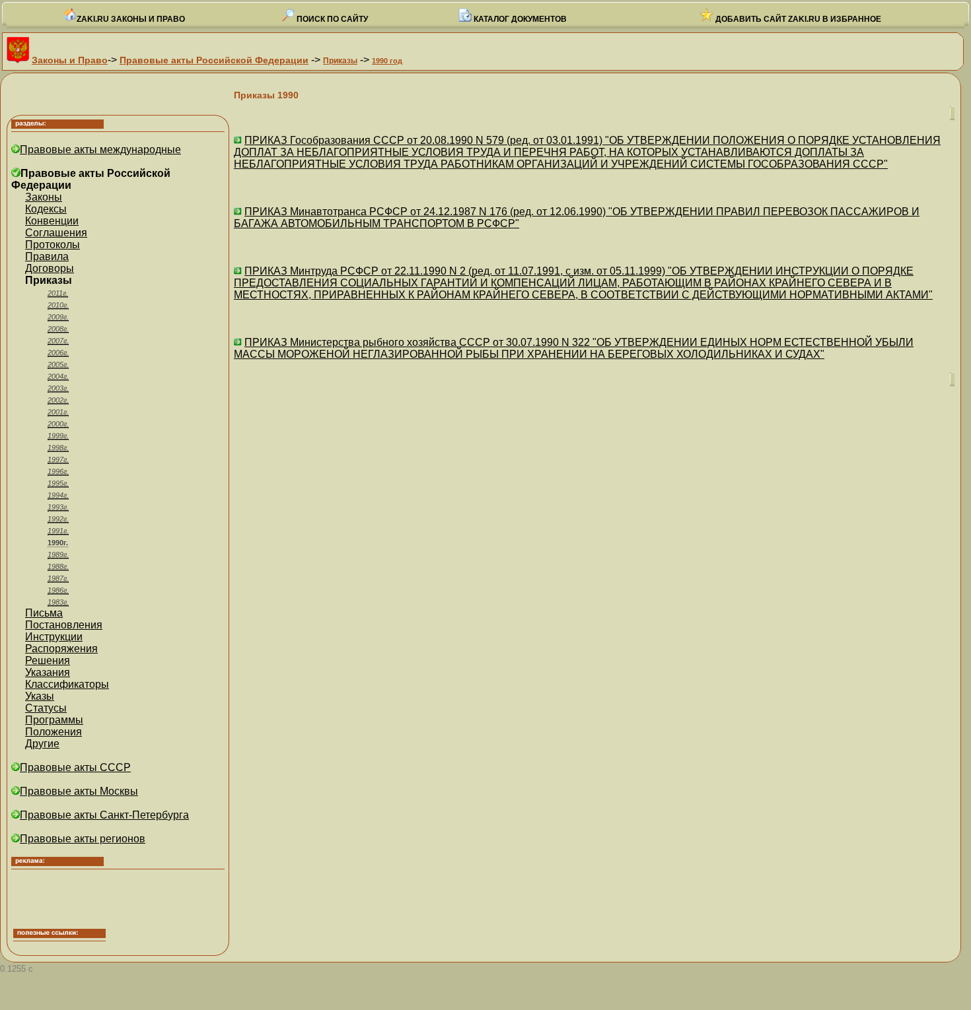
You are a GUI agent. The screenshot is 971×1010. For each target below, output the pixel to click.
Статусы (46, 708)
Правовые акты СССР (75, 767)
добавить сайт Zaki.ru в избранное (797, 19)
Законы (43, 197)
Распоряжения (61, 648)
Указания (47, 672)
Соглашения (56, 232)
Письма (44, 613)
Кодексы (46, 209)
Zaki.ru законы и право (131, 19)
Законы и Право (70, 60)
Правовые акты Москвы (79, 791)
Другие (42, 743)
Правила (47, 256)
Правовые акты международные (100, 149)
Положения (53, 731)
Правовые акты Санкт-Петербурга (104, 815)
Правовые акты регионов (82, 838)
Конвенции (52, 220)
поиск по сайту (331, 19)
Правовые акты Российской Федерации (214, 60)
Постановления (63, 624)
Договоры (49, 268)
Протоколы (52, 244)
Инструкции (54, 636)
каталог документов (519, 19)
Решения (47, 660)
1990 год (387, 61)
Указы (39, 696)
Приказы (340, 60)
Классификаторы (67, 684)
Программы (54, 719)
